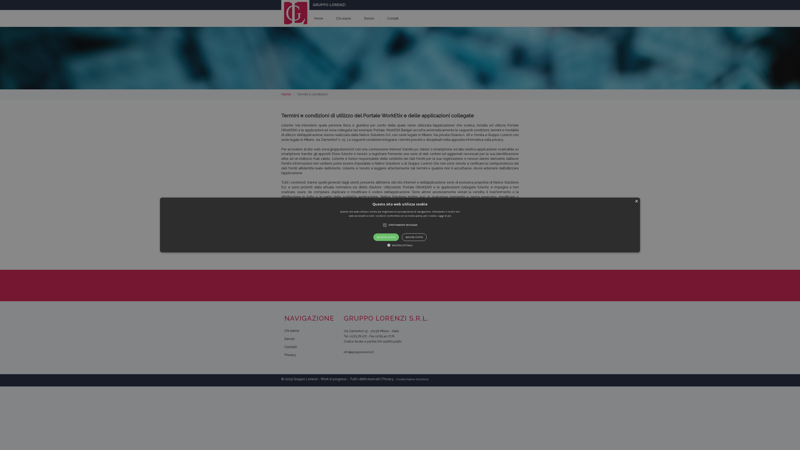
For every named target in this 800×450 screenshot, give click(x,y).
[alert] (400, 225)
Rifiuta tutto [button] (414, 237)
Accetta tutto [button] (386, 237)
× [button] (636, 201)
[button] (400, 225)
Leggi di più (444, 215)
